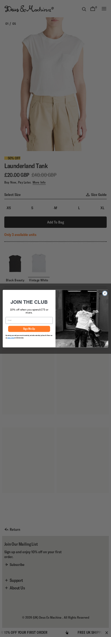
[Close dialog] (104, 293)
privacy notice (11, 338)
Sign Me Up (29, 329)
